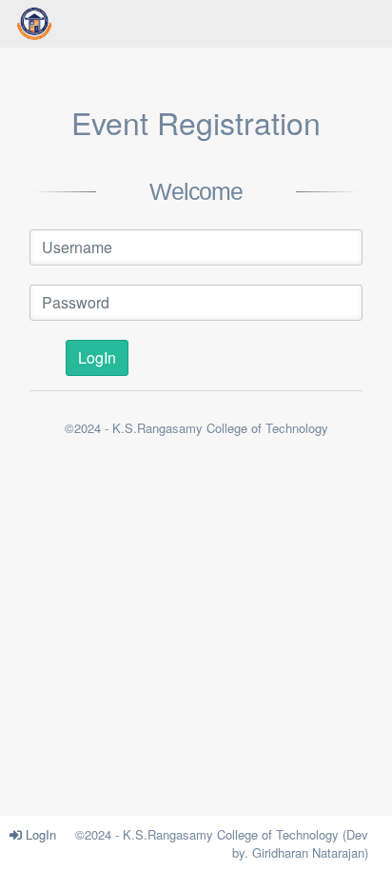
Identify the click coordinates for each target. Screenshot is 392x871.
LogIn (39, 834)
